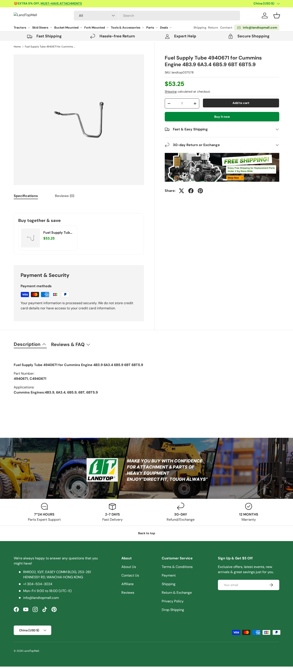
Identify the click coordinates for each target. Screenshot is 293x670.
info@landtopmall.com (41, 597)
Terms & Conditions (177, 567)
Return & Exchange (177, 592)
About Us (128, 567)
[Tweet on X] (181, 190)
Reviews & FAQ (68, 344)
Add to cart (241, 103)
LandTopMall (31, 651)
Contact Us (130, 575)
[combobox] (157, 15)
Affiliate (127, 584)
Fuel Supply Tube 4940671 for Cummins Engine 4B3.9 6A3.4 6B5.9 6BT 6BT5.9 (50, 46)
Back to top (146, 533)
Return (213, 27)
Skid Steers (40, 27)
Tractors (20, 27)
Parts (150, 27)
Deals (164, 27)
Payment (169, 575)
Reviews (127, 592)
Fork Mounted (94, 27)
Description (27, 344)
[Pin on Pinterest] (200, 190)
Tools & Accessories (125, 27)
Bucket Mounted (66, 27)
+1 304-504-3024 (37, 584)
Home (17, 46)
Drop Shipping (173, 609)
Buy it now (222, 117)
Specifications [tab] (26, 196)
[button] (276, 15)
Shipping (199, 27)
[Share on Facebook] (191, 190)
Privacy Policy (173, 601)
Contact (226, 27)
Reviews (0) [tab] (64, 196)
